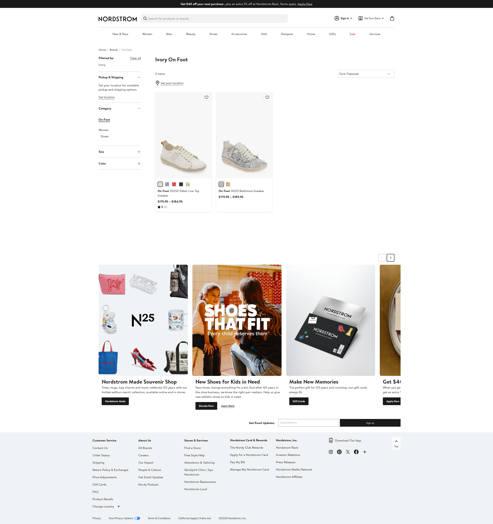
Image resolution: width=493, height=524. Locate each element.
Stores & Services (196, 440)
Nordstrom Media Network (294, 469)
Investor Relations (288, 455)
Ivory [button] (102, 65)
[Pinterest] (339, 452)
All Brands (145, 448)
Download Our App (348, 440)
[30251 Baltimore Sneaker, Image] (244, 135)
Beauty (190, 34)
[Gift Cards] (330, 320)
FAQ (95, 492)
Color (102, 163)
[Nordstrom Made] (143, 320)
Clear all (135, 58)
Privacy (96, 518)
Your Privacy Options (121, 518)
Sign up (370, 423)
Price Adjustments (104, 477)
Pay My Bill (237, 462)
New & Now (120, 34)
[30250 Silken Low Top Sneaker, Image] (183, 135)
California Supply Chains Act (194, 518)
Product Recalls (102, 499)
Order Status (101, 455)
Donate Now (206, 406)
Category (105, 108)
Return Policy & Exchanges (110, 470)
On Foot (104, 119)
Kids (264, 34)
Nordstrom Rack (287, 447)
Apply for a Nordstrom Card (249, 455)
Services (375, 34)
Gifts (332, 34)
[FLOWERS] (228, 184)
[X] (347, 452)
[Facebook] (356, 452)
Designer (287, 34)
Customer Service (104, 440)
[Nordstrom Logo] (118, 19)
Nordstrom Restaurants (200, 482)
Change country (103, 506)
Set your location (172, 83)
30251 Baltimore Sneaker (241, 191)
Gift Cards (299, 401)
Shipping (98, 462)
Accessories (239, 34)
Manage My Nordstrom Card (249, 469)
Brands (114, 50)
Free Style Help (194, 455)
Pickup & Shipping (111, 77)
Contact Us (100, 448)
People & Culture (149, 470)
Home (311, 34)
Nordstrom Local (195, 489)
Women (147, 34)
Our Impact (145, 462)
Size (101, 151)
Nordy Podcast (148, 484)
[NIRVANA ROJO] (174, 184)
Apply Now (305, 4)
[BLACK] (181, 184)
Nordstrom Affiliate (289, 477)
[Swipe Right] (390, 258)
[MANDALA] (221, 184)
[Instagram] (331, 452)
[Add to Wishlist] (206, 97)
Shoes (213, 34)
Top (396, 446)
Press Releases (285, 462)
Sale (352, 34)
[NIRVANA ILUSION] (167, 184)
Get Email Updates (150, 477)
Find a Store (192, 448)
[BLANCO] (160, 184)
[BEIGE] (188, 184)
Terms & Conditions (159, 518)
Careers (143, 455)
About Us (144, 440)
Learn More (227, 406)
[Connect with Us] (364, 452)
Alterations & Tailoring (199, 462)
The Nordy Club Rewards (246, 447)
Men (169, 34)
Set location (107, 97)
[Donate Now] (237, 320)
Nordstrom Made (115, 401)
